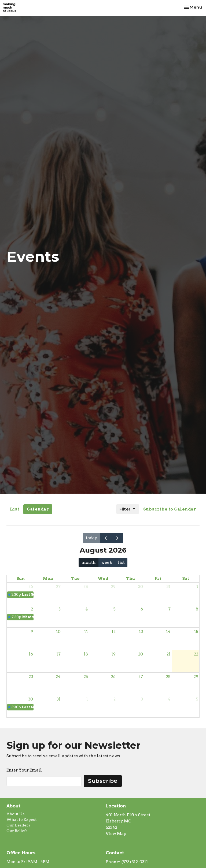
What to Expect (21, 819)
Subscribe (102, 781)
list (121, 562)
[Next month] (117, 538)
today (91, 537)
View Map (116, 833)
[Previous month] (106, 538)
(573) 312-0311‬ (135, 861)
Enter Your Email (24, 770)
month (89, 562)
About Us (15, 814)
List (14, 509)
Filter (125, 509)
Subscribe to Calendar (169, 509)
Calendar (38, 509)
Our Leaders (18, 825)
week (106, 562)
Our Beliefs (16, 831)
